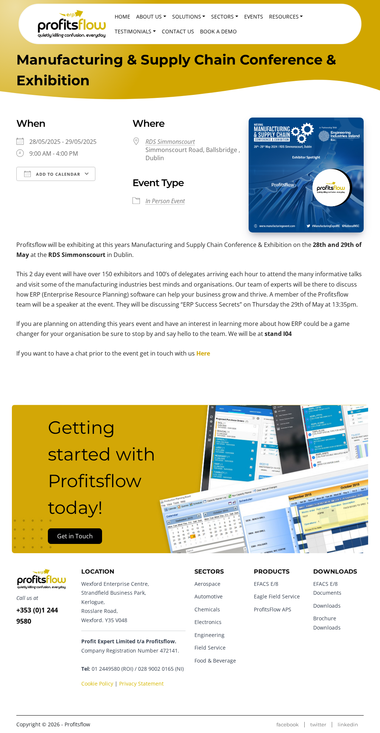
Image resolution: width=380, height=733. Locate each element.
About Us (149, 16)
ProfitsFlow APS (272, 609)
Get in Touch (75, 536)
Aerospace (207, 583)
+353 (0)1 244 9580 (37, 615)
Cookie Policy (97, 683)
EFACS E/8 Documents (327, 588)
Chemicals (207, 609)
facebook (287, 724)
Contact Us (178, 31)
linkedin (348, 724)
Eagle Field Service (277, 596)
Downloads (327, 605)
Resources (284, 16)
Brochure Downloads (327, 623)
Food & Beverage (215, 660)
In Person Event (165, 201)
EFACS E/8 (266, 583)
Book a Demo (218, 31)
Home (122, 16)
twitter (318, 724)
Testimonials (133, 31)
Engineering (209, 634)
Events (253, 16)
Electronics (208, 621)
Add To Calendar (57, 174)
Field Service (210, 647)
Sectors (222, 16)
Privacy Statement (141, 683)
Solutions (186, 16)
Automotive (208, 596)
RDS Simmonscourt (170, 142)
